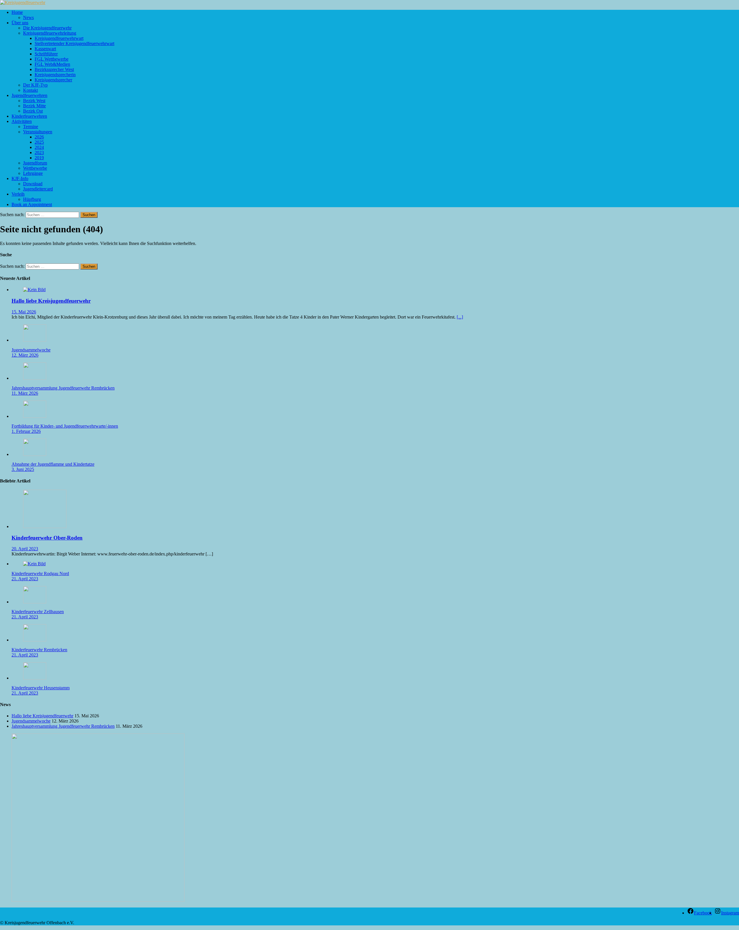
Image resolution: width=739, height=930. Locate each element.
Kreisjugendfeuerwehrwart (59, 38)
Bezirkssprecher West (54, 69)
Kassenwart (45, 48)
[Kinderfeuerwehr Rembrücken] (34, 639)
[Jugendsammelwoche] (34, 340)
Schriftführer (46, 53)
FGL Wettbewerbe (51, 59)
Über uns (20, 22)
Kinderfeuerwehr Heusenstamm (41, 687)
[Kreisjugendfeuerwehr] (22, 2)
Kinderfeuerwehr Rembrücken (39, 649)
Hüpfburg (32, 199)
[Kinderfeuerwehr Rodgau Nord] (34, 563)
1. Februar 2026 (26, 431)
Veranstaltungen (37, 131)
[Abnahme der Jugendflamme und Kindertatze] (34, 454)
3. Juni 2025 (23, 469)
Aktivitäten (22, 121)
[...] (460, 317)
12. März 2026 (25, 355)
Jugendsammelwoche (31, 349)
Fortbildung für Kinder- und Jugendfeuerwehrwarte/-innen (65, 426)
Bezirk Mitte (34, 105)
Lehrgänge (33, 173)
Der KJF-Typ (35, 85)
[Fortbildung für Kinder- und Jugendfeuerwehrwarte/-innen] (34, 416)
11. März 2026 (25, 393)
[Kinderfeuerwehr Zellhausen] (34, 601)
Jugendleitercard (38, 188)
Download (32, 183)
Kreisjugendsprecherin (55, 74)
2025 (39, 142)
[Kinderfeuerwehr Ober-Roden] (44, 526)
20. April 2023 (25, 548)
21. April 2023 (25, 578)
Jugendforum (35, 162)
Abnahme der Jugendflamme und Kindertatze (53, 464)
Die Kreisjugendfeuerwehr (47, 27)
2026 (39, 136)
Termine (30, 126)
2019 (39, 157)
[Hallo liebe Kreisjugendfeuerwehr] (34, 289)
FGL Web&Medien (52, 64)
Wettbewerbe (35, 168)
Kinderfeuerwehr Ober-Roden (47, 538)
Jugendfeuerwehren (29, 95)
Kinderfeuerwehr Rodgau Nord (40, 573)
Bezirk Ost (33, 110)
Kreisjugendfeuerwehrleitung (49, 33)
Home (17, 12)
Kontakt (30, 90)
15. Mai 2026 (24, 311)
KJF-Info (20, 178)
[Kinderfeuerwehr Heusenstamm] (34, 677)
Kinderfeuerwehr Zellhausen (38, 611)
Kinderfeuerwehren (29, 116)
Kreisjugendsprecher (53, 79)
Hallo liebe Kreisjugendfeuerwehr (51, 301)
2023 (39, 152)
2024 (39, 147)
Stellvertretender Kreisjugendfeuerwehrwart (74, 43)
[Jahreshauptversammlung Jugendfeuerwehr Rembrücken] (34, 378)
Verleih (18, 194)
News (28, 17)
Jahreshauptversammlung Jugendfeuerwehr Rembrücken (63, 388)
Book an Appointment (32, 204)
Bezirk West (34, 100)
